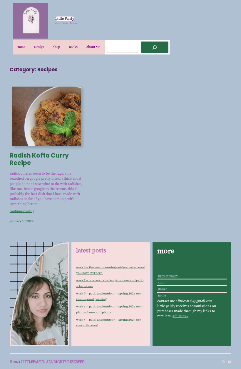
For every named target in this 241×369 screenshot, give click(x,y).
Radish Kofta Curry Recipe (39, 159)
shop (161, 282)
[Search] (154, 47)
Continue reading (22, 211)
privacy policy (168, 276)
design (163, 289)
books (162, 296)
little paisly (64, 18)
